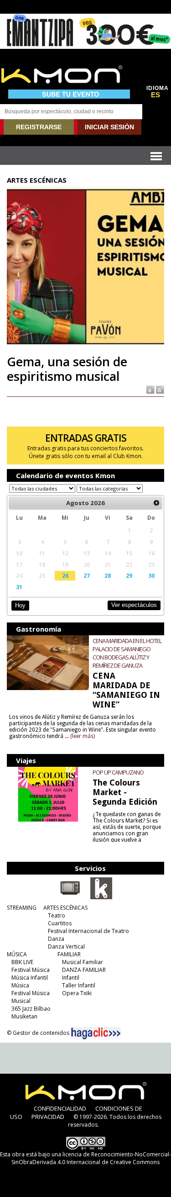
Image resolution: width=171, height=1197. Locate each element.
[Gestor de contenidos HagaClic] (96, 1033)
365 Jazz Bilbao (31, 1008)
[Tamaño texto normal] (150, 389)
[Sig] (156, 502)
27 (86, 575)
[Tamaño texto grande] (159, 389)
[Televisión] (70, 897)
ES (155, 95)
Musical (21, 1001)
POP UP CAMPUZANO (118, 772)
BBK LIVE (22, 962)
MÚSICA (17, 954)
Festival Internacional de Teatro (88, 931)
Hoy (20, 605)
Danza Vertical (66, 946)
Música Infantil (29, 977)
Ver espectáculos (134, 604)
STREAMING (21, 908)
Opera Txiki (77, 993)
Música (20, 985)
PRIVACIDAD (47, 1117)
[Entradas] (101, 897)
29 (129, 575)
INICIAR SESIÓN (109, 127)
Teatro (56, 915)
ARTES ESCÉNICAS (65, 908)
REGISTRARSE (39, 127)
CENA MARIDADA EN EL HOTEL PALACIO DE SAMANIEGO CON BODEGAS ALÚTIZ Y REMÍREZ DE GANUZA (127, 653)
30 (151, 575)
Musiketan (24, 1016)
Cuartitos (60, 923)
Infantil (70, 977)
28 (107, 575)
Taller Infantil (78, 985)
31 (19, 587)
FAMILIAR (69, 954)
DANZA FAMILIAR (84, 970)
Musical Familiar (82, 962)
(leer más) (82, 736)
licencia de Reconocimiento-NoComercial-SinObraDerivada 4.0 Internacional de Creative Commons (91, 1158)
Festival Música (30, 970)
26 (65, 575)
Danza (56, 939)
